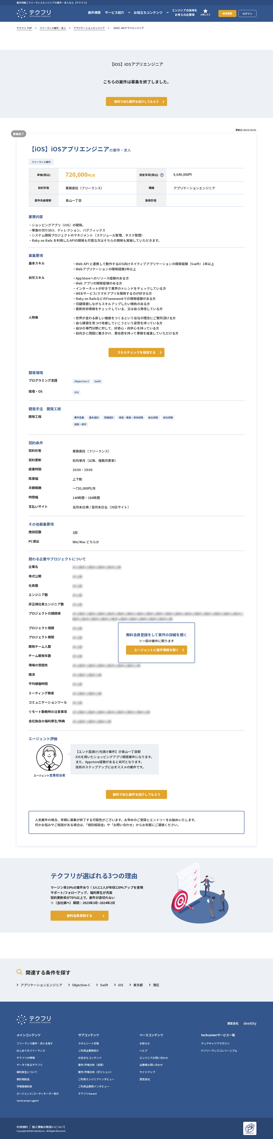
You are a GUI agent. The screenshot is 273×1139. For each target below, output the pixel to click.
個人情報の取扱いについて (49, 1127)
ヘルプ (143, 1050)
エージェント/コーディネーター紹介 (38, 1093)
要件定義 (79, 417)
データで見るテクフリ (30, 1065)
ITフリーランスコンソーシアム (219, 1050)
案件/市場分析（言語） (91, 1065)
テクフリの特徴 (26, 1058)
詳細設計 (109, 417)
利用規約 (22, 1127)
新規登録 (227, 13)
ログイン (247, 13)
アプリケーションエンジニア (89, 28)
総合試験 (168, 417)
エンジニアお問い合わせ (153, 1058)
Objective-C (81, 381)
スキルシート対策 (88, 1043)
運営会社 (144, 1079)
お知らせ (144, 1043)
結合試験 (153, 417)
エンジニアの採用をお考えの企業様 (184, 12)
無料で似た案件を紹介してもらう (136, 794)
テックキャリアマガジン (215, 1043)
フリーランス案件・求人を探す (35, 1043)
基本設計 (94, 417)
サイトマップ (147, 1072)
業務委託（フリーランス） (85, 188)
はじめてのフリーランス (31, 1050)
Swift (97, 381)
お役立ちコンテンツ (90, 1058)
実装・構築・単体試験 (131, 417)
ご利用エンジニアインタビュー (96, 1079)
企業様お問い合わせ (151, 1065)
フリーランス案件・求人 (53, 28)
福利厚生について (27, 1072)
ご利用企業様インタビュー (93, 1086)
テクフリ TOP (24, 28)
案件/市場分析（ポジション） (95, 1072)
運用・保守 (80, 424)
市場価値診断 (24, 1086)
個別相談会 (23, 1079)
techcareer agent (28, 1100)
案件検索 (94, 12)
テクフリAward (87, 1093)
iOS (76, 392)
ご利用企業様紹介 (88, 1050)
